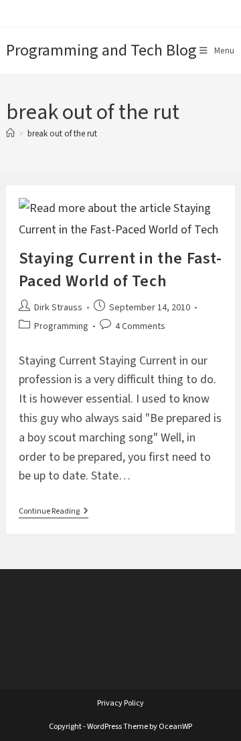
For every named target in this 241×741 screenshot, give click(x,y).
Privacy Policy (120, 703)
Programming (61, 326)
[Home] (10, 134)
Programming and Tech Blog (101, 50)
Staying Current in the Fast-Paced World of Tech (120, 270)
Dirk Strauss (58, 307)
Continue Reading (53, 512)
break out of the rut (62, 134)
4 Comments (140, 326)
